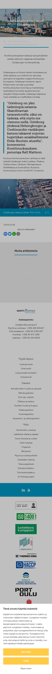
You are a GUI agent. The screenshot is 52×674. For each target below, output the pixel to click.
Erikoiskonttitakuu (26, 468)
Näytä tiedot (26, 668)
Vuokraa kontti (26, 364)
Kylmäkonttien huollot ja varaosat (26, 388)
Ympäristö (26, 447)
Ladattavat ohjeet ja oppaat (26, 434)
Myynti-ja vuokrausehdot (26, 455)
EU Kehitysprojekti (26, 476)
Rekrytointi (26, 451)
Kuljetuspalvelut (26, 410)
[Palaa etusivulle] (4, 41)
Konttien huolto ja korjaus (26, 405)
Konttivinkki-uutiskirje (26, 430)
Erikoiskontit (26, 377)
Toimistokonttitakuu (26, 472)
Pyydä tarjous (26, 358)
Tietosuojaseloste (26, 464)
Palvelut (26, 383)
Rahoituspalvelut (26, 393)
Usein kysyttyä (26, 443)
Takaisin (9, 225)
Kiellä (26, 661)
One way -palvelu (26, 397)
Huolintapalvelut (26, 414)
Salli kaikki (26, 652)
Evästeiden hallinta (26, 460)
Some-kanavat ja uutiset (26, 438)
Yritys (26, 424)
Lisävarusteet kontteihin (26, 373)
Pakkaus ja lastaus (26, 401)
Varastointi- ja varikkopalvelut (26, 418)
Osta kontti (26, 368)
